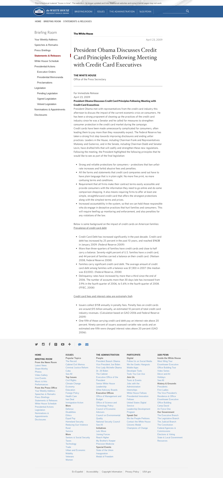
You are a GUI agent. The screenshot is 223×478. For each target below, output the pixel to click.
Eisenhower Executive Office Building (167, 401)
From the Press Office (46, 388)
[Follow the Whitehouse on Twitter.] (36, 344)
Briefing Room (83, 11)
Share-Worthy (41, 369)
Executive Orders (46, 71)
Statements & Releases (77, 21)
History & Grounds (166, 383)
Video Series (163, 371)
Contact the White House (139, 421)
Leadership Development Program (138, 410)
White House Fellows (137, 393)
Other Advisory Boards (107, 390)
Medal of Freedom (104, 456)
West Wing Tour (164, 361)
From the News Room (46, 362)
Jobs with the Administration (133, 385)
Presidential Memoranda (50, 77)
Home (38, 21)
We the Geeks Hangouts (138, 364)
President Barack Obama (108, 361)
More (68, 405)
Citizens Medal (134, 425)
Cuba (68, 371)
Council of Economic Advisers (106, 410)
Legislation (40, 88)
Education (70, 390)
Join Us (131, 377)
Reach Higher (102, 437)
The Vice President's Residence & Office (167, 394)
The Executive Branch (167, 415)
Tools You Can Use (136, 374)
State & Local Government (170, 437)
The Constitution (165, 425)
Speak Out (132, 415)
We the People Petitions (138, 418)
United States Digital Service (136, 404)
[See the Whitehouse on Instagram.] (43, 344)
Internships (132, 390)
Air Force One (164, 409)
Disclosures (40, 114)
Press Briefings (42, 50)
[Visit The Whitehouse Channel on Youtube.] (62, 344)
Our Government (165, 412)
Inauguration (102, 453)
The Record (71, 361)
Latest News (41, 365)
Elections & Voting (166, 434)
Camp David (163, 405)
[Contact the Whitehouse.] (78, 344)
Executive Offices (105, 393)
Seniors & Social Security (78, 437)
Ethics (69, 415)
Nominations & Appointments (49, 109)
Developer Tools (134, 371)
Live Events (40, 378)
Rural (68, 428)
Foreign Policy (72, 393)
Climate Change (73, 383)
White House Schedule (46, 61)
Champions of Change (137, 428)
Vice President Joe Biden (108, 364)
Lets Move (101, 431)
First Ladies (162, 390)
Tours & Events (134, 380)
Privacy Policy (132, 472)
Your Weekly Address (45, 39)
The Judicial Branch (166, 421)
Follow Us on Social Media (139, 361)
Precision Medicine (105, 444)
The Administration (122, 11)
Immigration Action (74, 402)
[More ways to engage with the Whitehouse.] (69, 344)
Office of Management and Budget (108, 398)
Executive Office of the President (107, 379)
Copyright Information (112, 472)
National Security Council (108, 421)
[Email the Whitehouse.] (86, 344)
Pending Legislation (47, 93)
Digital (130, 358)
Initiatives (101, 428)
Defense (69, 409)
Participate (134, 355)
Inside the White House (169, 358)
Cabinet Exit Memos (75, 364)
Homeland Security (75, 421)
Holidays (161, 377)
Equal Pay (70, 418)
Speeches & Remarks (46, 45)
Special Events (103, 447)
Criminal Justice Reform (77, 367)
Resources (162, 441)
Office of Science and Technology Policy (106, 404)
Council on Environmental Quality (108, 417)
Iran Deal (70, 399)
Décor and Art (163, 374)
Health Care (71, 396)
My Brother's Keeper (105, 441)
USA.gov (147, 472)
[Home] (51, 15)
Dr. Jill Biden (102, 371)
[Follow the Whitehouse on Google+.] (55, 344)
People (99, 358)
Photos (38, 372)
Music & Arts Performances (41, 383)
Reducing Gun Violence (77, 425)
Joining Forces (103, 434)
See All (69, 374)
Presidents (162, 386)
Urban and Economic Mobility (75, 452)
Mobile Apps (132, 367)
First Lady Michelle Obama (109, 367)
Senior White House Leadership (105, 385)
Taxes (68, 441)
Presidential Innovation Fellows (137, 398)
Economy (70, 386)
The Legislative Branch (168, 418)
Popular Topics (73, 358)
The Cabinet (102, 374)
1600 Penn (145, 11)
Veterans (70, 456)
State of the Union (104, 450)
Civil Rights (71, 380)
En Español (77, 472)
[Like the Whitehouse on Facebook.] (49, 344)
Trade (68, 447)
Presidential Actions (44, 66)
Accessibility (92, 472)
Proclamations (44, 82)
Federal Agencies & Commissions (166, 430)
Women (69, 460)
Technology (71, 444)
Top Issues (71, 377)
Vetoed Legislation (46, 104)
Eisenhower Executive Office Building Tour (167, 366)
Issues (101, 11)
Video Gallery (41, 375)
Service (69, 431)
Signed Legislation (46, 98)
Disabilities (71, 412)
